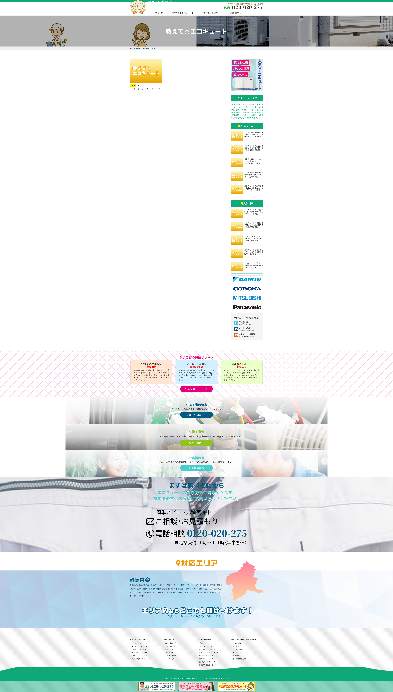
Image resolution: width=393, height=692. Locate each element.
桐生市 (162, 585)
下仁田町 (206, 592)
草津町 (194, 588)
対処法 (244, 109)
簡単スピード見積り (247, 335)
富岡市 (205, 585)
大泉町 (133, 588)
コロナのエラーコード (207, 646)
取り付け (235, 109)
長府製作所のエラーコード (208, 662)
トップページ (157, 13)
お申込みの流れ (171, 655)
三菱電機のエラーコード (208, 649)
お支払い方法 (170, 659)
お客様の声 (169, 652)
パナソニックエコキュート (141, 655)
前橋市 (139, 585)
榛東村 (150, 592)
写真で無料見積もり (172, 643)
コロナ (133, 86)
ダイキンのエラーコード (208, 643)
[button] (182, 13)
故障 (233, 112)
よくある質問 (238, 649)
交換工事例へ (196, 442)
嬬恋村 (188, 588)
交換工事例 (169, 649)
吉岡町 (144, 592)
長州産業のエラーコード (208, 665)
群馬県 (245, 115)
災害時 (260, 112)
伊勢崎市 (154, 585)
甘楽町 (199, 592)
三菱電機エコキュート (140, 652)
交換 (255, 107)
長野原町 (201, 588)
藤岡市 (183, 585)
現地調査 (235, 115)
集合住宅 (235, 117)
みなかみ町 (166, 592)
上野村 (134, 596)
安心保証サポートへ (196, 389)
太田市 (146, 585)
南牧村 (213, 592)
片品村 (179, 592)
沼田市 (212, 585)
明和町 (158, 588)
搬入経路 (259, 109)
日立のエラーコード (206, 655)
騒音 (258, 117)
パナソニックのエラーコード (209, 652)
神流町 (140, 596)
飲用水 (252, 117)
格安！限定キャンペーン (140, 659)
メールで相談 (246, 329)
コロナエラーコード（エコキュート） (145, 89)
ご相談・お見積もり (187, 520)
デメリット (250, 104)
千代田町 (152, 588)
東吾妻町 (181, 588)
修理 (261, 107)
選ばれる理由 (238, 643)
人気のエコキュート (139, 643)
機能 (239, 112)
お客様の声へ (196, 468)
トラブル (259, 104)
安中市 (190, 585)
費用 (261, 115)
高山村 (207, 588)
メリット (247, 107)
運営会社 (236, 655)
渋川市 (169, 585)
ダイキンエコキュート (140, 646)
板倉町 (145, 588)
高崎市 (132, 585)
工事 (251, 109)
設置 (254, 115)
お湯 (233, 104)
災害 (254, 112)
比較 (244, 112)
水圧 (249, 112)
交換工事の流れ (171, 646)
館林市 (176, 585)
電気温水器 (244, 117)
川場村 (186, 592)
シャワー (240, 104)
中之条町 (173, 588)
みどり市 (197, 585)
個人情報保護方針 (239, 659)
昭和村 (173, 592)
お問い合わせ (238, 652)
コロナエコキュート (139, 649)
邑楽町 (139, 588)
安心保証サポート (239, 646)
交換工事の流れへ (196, 415)
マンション (236, 107)
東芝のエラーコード (206, 659)
